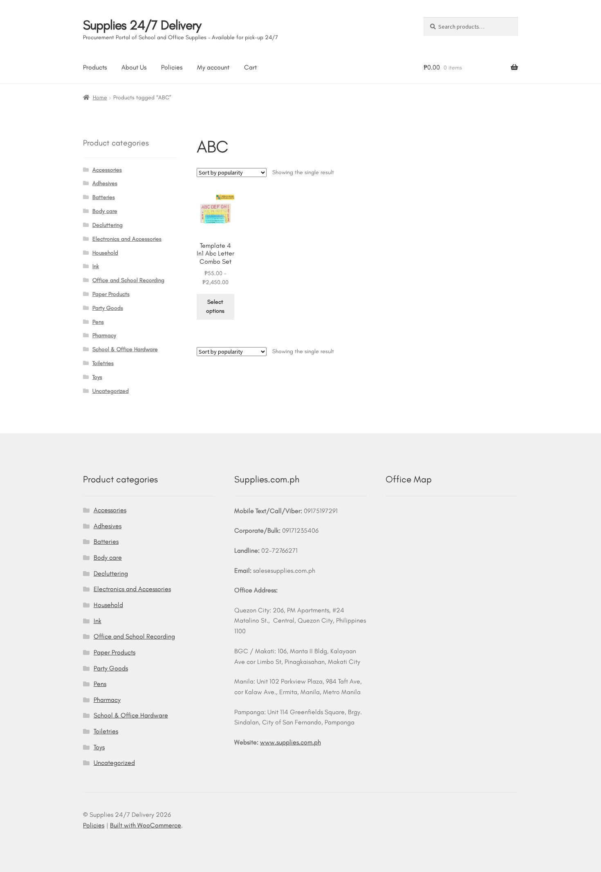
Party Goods (107, 308)
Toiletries (103, 363)
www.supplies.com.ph (290, 742)
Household (105, 252)
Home (100, 97)
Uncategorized (110, 391)
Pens (98, 321)
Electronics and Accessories (126, 238)
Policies (171, 67)
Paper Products (111, 294)
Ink (95, 266)
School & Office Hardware (125, 349)
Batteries (103, 197)
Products (95, 67)
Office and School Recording (128, 280)
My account (213, 67)
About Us (133, 67)
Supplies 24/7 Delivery (142, 25)
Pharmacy (104, 335)
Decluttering (107, 225)
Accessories (107, 169)
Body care (104, 211)
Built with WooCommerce (145, 825)
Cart (250, 67)
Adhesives (104, 183)
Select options (215, 306)
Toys (97, 377)
